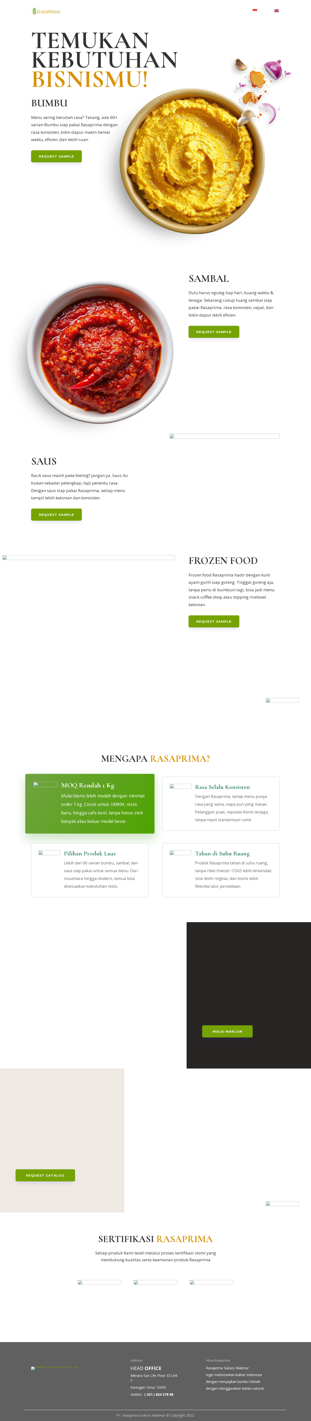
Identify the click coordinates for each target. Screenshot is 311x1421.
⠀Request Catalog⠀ (45, 1175)
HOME (94, 11)
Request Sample (56, 156)
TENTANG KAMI (126, 11)
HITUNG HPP (199, 11)
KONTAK (230, 11)
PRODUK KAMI (163, 11)
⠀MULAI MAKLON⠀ (227, 1031)
